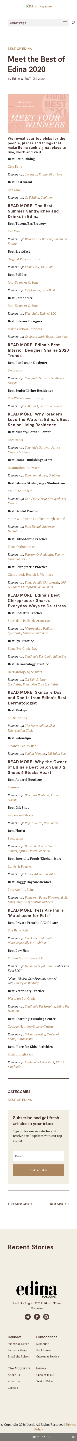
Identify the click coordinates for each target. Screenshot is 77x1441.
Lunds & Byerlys (19, 866)
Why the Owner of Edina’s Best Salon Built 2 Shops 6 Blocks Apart (37, 767)
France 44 (31, 874)
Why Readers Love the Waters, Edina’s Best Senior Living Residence (38, 419)
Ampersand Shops (20, 815)
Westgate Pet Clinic (21, 998)
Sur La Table (47, 874)
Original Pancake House (24, 259)
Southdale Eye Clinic (38, 656)
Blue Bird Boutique (37, 795)
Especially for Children (31, 943)
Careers (13, 1388)
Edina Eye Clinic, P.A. (22, 648)
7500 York (31, 406)
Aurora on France (51, 406)
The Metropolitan (36, 725)
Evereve (13, 787)
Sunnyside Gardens (37, 378)
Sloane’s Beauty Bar (22, 746)
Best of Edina (20, 49)
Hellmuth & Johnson (38, 966)
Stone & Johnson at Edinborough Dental (36, 519)
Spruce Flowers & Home (35, 851)
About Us (14, 1375)
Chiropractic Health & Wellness (30, 574)
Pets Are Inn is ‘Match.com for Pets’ (36, 912)
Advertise (14, 1381)
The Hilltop (47, 267)
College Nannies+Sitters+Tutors (31, 1026)
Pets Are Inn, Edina (21, 889)
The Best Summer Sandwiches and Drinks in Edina (33, 211)
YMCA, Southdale (20, 491)
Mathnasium (25, 1039)
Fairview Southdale (35, 633)
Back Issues (44, 1350)
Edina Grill (32, 267)
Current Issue (45, 1375)
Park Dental (33, 526)
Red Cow (14, 190)
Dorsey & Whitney (26, 983)
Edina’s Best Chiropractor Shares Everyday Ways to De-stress (37, 600)
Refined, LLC (48, 313)
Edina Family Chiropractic (42, 582)
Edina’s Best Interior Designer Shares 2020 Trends (38, 350)
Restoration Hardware (23, 468)
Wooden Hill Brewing (38, 239)
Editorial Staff (21, 79)
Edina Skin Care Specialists (40, 684)
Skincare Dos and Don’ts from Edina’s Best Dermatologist (37, 698)
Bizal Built (48, 290)
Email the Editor (18, 1356)
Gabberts (31, 336)
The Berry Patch (19, 930)
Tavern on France (36, 174)
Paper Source (33, 823)
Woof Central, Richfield (38, 902)
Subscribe (42, 1344)
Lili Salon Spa (17, 718)
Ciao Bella (15, 166)
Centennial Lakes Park (39, 1062)
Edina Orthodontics (21, 546)
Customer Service (47, 1356)
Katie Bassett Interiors (53, 336)
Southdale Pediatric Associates (29, 620)
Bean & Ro (51, 823)
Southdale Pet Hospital (40, 1006)
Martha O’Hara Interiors (25, 329)
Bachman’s (15, 370)
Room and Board (36, 475)
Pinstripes (55, 174)
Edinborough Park (20, 1054)
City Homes (32, 290)
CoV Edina (32, 197)
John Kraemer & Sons (23, 282)
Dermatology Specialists (25, 672)
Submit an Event (18, 1344)
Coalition (46, 197)
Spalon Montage (35, 753)
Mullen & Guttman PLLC (25, 958)
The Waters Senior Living (25, 398)
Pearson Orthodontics (39, 554)
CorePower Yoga (36, 499)
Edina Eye (59, 656)
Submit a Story (17, 1350)
